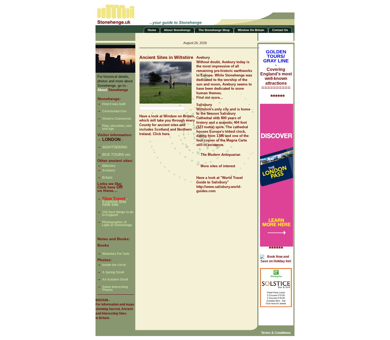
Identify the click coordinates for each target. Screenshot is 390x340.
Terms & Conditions (276, 333)
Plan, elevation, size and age (117, 127)
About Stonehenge (177, 30)
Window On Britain (251, 30)
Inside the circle (114, 265)
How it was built (113, 104)
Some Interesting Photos (115, 288)
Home (152, 30)
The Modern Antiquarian (220, 155)
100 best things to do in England (117, 213)
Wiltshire (108, 166)
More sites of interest (218, 166)
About (112, 90)
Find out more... (209, 98)
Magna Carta (236, 140)
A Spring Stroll (113, 272)
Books (103, 245)
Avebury (108, 170)
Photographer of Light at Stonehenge (117, 223)
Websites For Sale (115, 254)
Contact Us (280, 30)
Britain (107, 177)
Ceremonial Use (114, 111)
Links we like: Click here (109, 185)
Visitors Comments (116, 118)
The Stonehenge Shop (214, 30)
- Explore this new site (115, 201)
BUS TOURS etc (116, 154)
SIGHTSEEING (114, 147)
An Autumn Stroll (115, 279)
